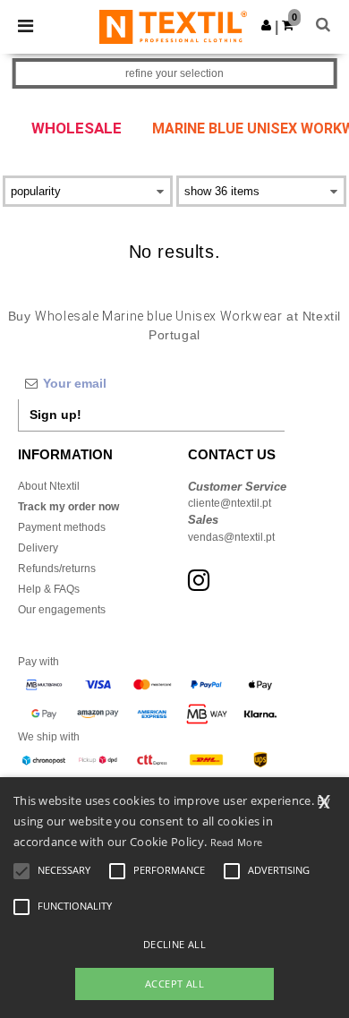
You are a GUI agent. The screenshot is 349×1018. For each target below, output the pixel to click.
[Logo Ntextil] (173, 26)
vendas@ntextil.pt (231, 537)
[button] (266, 25)
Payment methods (62, 527)
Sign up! (55, 414)
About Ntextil (49, 486)
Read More (236, 842)
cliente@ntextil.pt (229, 503)
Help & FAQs (49, 589)
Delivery (38, 548)
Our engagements (62, 609)
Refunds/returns (57, 568)
